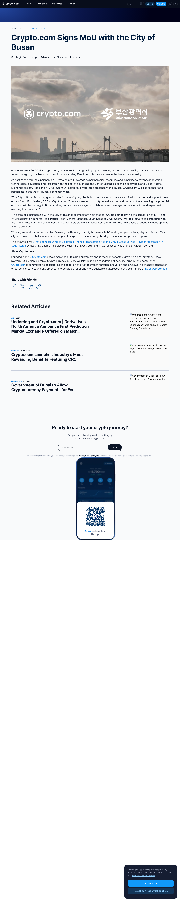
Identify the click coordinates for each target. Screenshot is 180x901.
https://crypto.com (156, 268)
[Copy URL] (38, 286)
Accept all (151, 883)
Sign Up (161, 4)
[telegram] (30, 286)
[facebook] (14, 286)
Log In (150, 4)
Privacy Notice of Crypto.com (91, 456)
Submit (114, 447)
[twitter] (22, 286)
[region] (150, 882)
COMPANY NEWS (37, 28)
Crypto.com (39, 256)
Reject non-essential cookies (151, 890)
